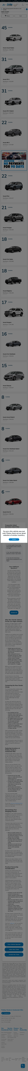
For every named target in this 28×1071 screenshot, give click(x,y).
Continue (14, 539)
